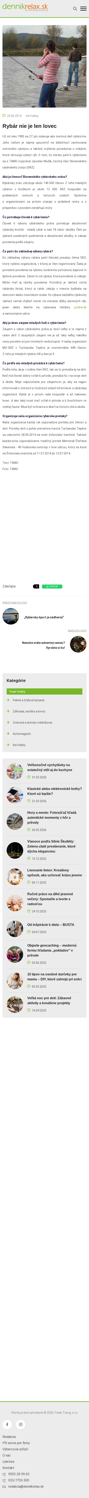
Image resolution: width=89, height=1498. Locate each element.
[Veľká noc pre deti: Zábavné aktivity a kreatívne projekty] (15, 1004)
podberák (80, 307)
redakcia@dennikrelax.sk (26, 1486)
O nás (6, 1455)
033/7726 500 (18, 1480)
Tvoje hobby (17, 691)
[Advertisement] (44, 532)
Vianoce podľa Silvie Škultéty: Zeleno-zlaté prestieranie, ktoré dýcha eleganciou (51, 846)
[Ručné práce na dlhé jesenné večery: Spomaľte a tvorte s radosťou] (15, 903)
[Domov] (25, 7)
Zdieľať (54, 586)
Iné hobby (32, 115)
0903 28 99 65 (18, 1474)
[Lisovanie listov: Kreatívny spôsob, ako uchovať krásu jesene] (15, 876)
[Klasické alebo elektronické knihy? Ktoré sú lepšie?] (15, 795)
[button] (83, 9)
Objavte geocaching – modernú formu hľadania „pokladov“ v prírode (52, 950)
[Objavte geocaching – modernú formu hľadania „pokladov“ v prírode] (15, 954)
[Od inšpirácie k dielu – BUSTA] (15, 928)
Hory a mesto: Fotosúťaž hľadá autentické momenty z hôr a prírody (51, 817)
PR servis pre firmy (16, 1443)
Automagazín (22, 733)
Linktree (8, 1462)
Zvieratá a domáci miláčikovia (32, 722)
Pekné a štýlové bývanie (28, 700)
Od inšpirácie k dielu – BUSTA (50, 924)
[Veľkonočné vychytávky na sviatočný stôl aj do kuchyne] (15, 771)
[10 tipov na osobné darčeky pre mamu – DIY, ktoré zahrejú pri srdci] (15, 980)
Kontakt (8, 1468)
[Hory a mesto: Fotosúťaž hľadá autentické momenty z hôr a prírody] (15, 821)
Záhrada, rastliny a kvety (29, 711)
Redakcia (9, 1437)
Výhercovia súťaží (15, 1449)
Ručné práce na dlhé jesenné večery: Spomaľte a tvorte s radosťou (50, 899)
